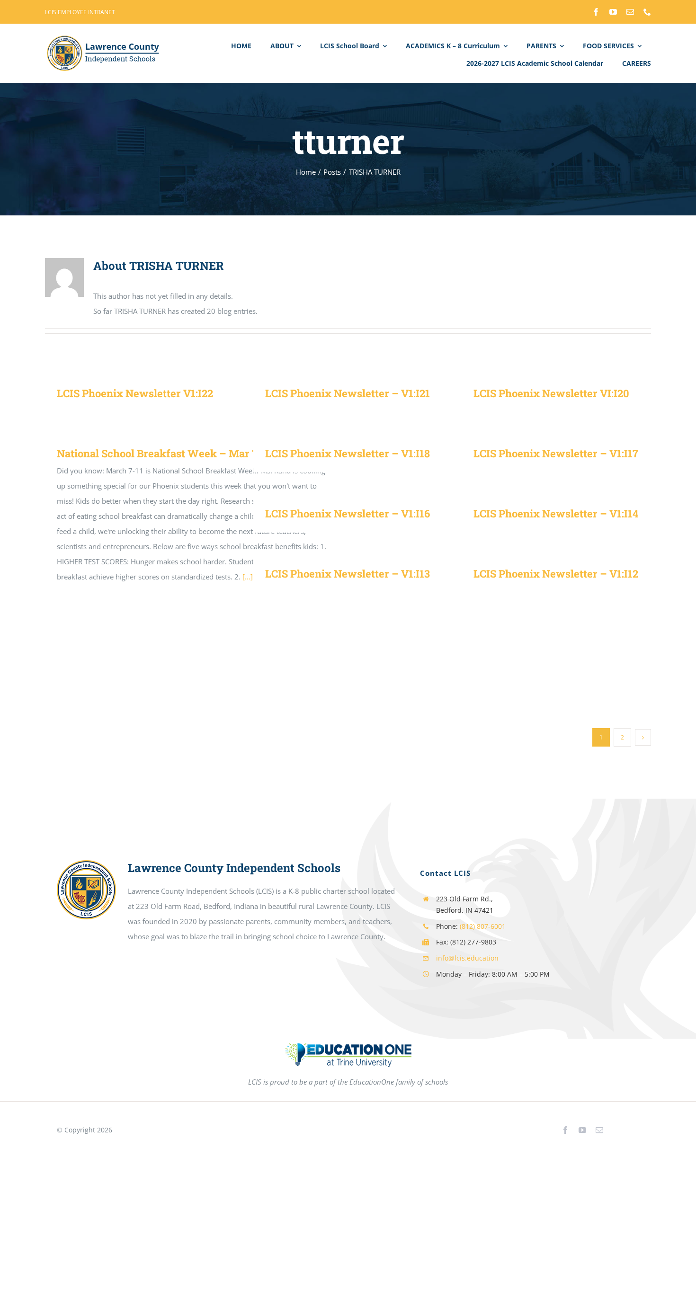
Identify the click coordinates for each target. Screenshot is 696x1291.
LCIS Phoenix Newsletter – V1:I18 (347, 453)
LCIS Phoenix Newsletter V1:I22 (135, 393)
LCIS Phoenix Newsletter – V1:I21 (347, 393)
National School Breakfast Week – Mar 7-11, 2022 (178, 453)
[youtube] (613, 12)
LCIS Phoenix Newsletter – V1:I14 (555, 513)
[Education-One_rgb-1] (348, 1055)
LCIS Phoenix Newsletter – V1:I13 (347, 573)
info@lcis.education (467, 957)
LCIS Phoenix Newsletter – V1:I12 (555, 573)
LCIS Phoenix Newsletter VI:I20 (551, 393)
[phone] (647, 12)
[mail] (630, 12)
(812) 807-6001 (483, 926)
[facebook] (596, 12)
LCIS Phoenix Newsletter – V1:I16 (347, 513)
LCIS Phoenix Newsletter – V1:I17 (555, 453)
